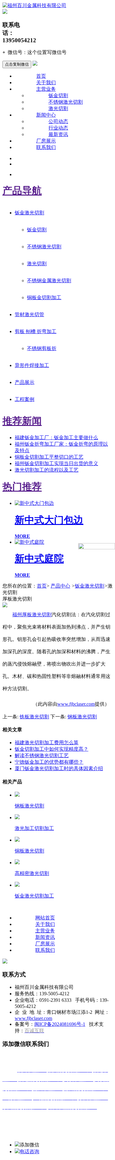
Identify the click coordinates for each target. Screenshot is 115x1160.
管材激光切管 (29, 314)
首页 (41, 76)
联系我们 (46, 147)
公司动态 (58, 121)
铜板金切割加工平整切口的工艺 (49, 457)
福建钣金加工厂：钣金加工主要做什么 (56, 437)
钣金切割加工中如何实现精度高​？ (51, 749)
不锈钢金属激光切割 (49, 280)
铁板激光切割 (34, 716)
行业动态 (58, 127)
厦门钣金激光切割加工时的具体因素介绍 (59, 768)
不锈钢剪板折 (41, 348)
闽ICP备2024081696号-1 (59, 1024)
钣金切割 (58, 95)
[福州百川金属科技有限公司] (34, 5)
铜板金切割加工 (44, 297)
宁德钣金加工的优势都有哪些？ (49, 762)
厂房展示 (46, 140)
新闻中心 (46, 115)
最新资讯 (58, 134)
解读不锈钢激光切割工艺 (42, 755)
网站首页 (45, 917)
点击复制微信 (17, 64)
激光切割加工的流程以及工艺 (47, 470)
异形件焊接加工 (32, 365)
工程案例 (24, 399)
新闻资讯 (45, 937)
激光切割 (58, 108)
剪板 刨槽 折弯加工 (35, 331)
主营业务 (46, 89)
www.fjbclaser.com (76, 704)
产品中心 (60, 585)
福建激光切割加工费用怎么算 (47, 742)
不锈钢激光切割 (65, 102)
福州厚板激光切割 (32, 614)
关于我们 (46, 82)
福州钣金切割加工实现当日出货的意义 (56, 463)
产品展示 (24, 382)
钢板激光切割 (82, 716)
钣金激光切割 (29, 212)
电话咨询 (29, 1151)
